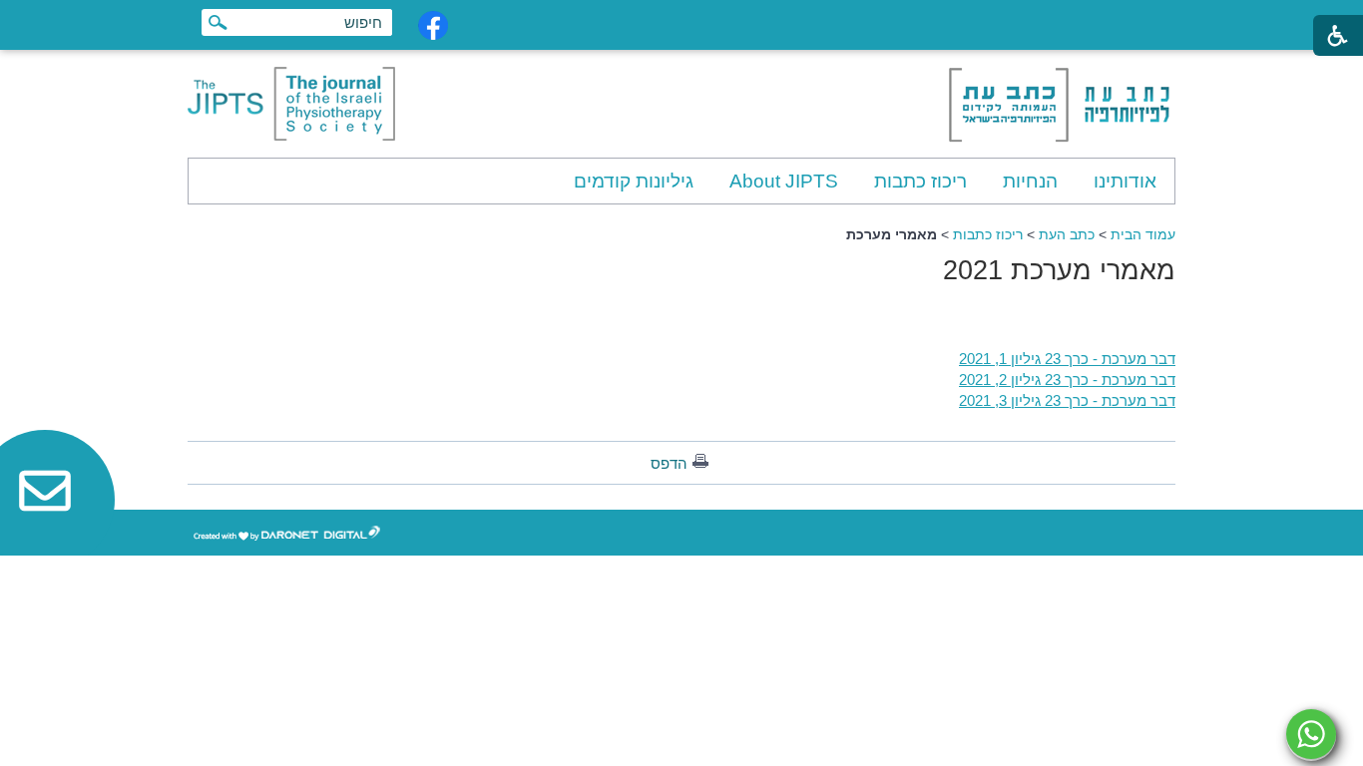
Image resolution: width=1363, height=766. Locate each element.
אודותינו (1125, 181)
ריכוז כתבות (920, 181)
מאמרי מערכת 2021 (1059, 270)
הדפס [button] (669, 463)
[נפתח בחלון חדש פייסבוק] (433, 25)
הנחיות (1030, 181)
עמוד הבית (1143, 234)
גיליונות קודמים (633, 181)
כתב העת (1067, 234)
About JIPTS (783, 181)
